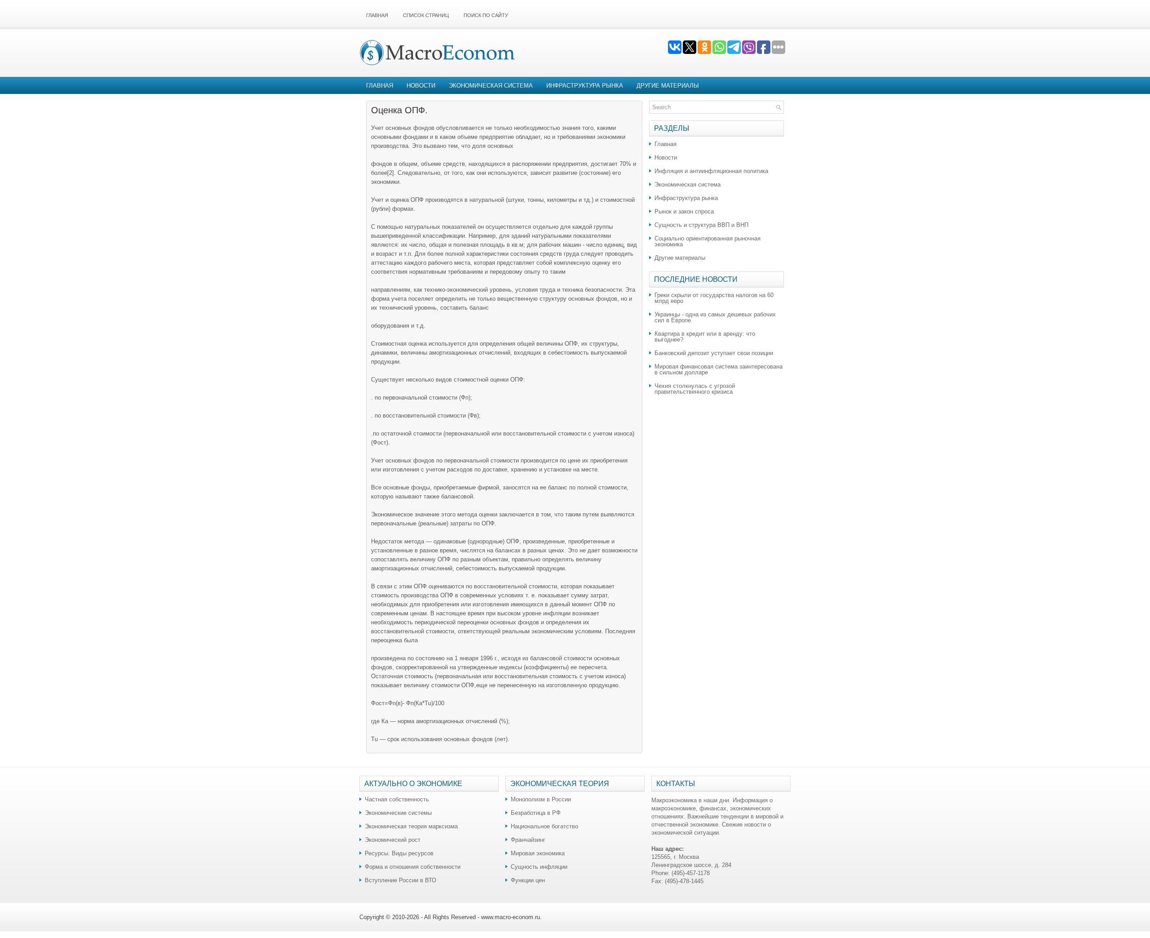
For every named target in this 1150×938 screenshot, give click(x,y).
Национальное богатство (544, 826)
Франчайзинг (528, 839)
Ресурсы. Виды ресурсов (399, 853)
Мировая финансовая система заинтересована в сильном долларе (719, 369)
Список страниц (426, 15)
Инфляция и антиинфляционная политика (711, 171)
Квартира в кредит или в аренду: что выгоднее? (705, 336)
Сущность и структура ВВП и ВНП (701, 225)
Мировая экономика (538, 853)
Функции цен (528, 880)
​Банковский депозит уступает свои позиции (714, 353)
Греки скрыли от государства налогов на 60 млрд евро (714, 298)
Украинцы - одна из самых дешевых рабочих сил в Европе (715, 317)
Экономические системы (398, 812)
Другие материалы (668, 85)
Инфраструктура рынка (584, 85)
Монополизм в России (541, 799)
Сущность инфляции (539, 866)
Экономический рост (392, 839)
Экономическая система (491, 85)
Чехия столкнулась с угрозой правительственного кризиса (695, 388)
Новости (421, 85)
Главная (377, 15)
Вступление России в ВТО (400, 880)
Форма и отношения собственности (412, 866)
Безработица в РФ (536, 812)
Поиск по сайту (486, 15)
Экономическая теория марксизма (411, 826)
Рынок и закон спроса (684, 211)
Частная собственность (397, 799)
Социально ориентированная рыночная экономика (708, 241)
